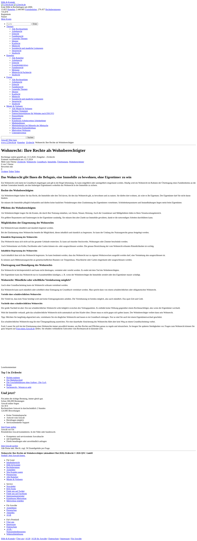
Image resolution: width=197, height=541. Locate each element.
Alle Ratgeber (18, 58)
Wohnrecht (31, 162)
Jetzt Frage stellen (8, 427)
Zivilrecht (30, 142)
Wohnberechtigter (76, 162)
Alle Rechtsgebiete (20, 29)
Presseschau (11, 474)
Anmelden (10, 470)
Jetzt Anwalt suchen (9, 446)
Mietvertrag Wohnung (21, 130)
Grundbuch (42, 162)
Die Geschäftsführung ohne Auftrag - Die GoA (26, 382)
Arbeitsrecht (17, 31)
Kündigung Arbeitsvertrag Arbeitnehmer (29, 120)
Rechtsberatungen (53, 9)
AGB (8, 515)
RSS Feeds (11, 489)
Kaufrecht (16, 43)
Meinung (15, 70)
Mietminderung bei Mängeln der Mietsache (30, 125)
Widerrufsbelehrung (14, 534)
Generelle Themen (19, 38)
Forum (9, 77)
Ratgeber (11, 9)
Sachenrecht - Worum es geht (18, 387)
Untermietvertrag (19, 133)
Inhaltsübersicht (13, 462)
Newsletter (11, 486)
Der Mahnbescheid (14, 380)
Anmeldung (11, 508)
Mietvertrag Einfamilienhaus (24, 128)
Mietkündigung (18, 123)
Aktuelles (10, 512)
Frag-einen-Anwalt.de (25, 328)
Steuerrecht (16, 50)
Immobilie (52, 162)
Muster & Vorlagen (14, 106)
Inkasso (15, 41)
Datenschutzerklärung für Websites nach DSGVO (33, 113)
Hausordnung (17, 116)
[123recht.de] (13, 4)
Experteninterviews (20, 65)
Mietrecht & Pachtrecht (21, 72)
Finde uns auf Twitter (15, 491)
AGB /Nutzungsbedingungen (16, 530)
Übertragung (62, 162)
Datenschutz (11, 527)
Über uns (10, 522)
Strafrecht (16, 53)
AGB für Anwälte (39, 539)
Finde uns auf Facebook (16, 493)
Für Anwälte (76, 539)
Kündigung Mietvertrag (16, 498)
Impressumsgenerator (15, 496)
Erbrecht (15, 34)
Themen (9, 26)
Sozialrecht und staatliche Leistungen (27, 48)
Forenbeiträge (31, 9)
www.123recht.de (8, 142)
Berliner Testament (20, 111)
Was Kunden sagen (14, 472)
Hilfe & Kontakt (8, 2)
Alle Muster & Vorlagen (22, 108)
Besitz (9, 385)
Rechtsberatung (13, 467)
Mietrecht (16, 46)
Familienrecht (17, 36)
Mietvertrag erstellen (15, 501)
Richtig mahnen (13, 377)
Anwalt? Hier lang (9, 140)
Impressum (16, 118)
